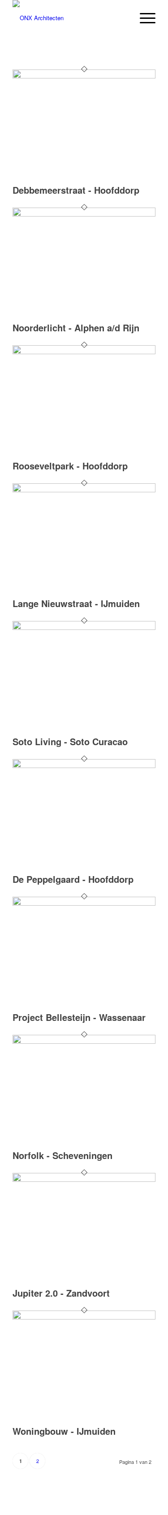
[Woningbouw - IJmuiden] (84, 1317)
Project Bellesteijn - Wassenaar (79, 1017)
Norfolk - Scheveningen (62, 1155)
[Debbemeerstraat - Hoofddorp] (84, 76)
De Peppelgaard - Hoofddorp (73, 879)
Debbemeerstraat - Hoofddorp (76, 189)
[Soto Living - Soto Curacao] (84, 627)
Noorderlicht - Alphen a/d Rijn (76, 327)
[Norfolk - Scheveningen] (84, 1041)
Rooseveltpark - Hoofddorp (70, 465)
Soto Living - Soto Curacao (70, 741)
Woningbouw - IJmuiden (64, 1430)
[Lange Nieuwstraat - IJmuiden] (84, 490)
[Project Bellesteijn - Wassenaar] (84, 903)
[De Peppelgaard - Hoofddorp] (84, 765)
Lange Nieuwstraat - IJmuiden (76, 603)
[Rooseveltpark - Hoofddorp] (84, 351)
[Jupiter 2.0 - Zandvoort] (84, 1179)
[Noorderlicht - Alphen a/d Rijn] (84, 214)
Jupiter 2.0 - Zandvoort (61, 1292)
